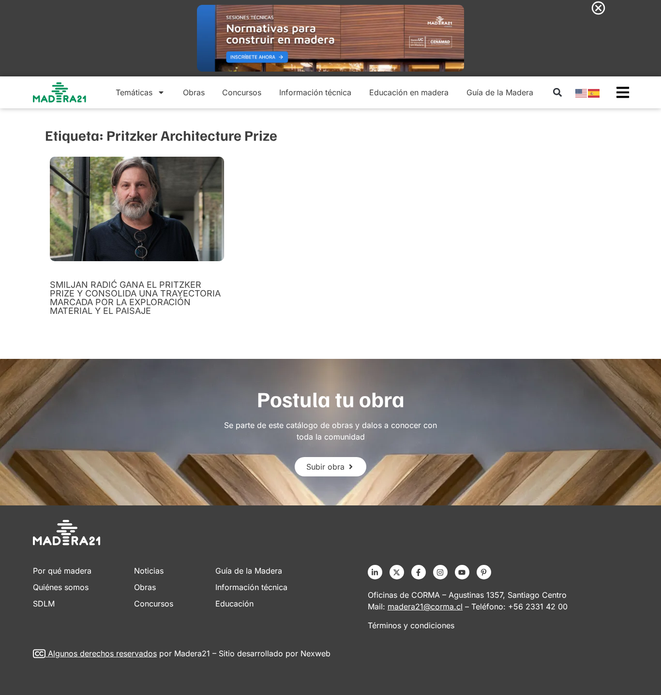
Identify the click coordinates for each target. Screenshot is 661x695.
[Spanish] (594, 92)
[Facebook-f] (418, 572)
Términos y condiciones (411, 625)
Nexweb (315, 653)
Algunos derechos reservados (102, 653)
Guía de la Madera (499, 92)
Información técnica (315, 92)
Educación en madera (409, 92)
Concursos (241, 92)
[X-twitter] (397, 572)
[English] (581, 92)
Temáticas (134, 92)
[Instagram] (440, 572)
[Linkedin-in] (375, 572)
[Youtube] (462, 572)
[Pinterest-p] (484, 572)
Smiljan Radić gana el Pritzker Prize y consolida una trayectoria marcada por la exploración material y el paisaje (135, 298)
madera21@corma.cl (425, 606)
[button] (557, 93)
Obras (194, 92)
